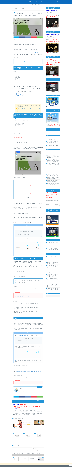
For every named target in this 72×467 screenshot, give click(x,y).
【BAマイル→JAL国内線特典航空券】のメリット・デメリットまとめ (52, 279)
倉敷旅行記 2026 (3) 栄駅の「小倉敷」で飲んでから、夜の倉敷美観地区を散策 (53, 178)
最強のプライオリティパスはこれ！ (36, 5)
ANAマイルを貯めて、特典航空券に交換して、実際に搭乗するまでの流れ (52, 249)
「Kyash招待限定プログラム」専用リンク (24, 335)
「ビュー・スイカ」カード (19, 94)
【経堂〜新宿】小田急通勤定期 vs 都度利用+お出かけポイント (53, 168)
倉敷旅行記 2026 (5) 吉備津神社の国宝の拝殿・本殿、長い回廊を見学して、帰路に (53, 171)
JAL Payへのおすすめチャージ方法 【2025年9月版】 (52, 145)
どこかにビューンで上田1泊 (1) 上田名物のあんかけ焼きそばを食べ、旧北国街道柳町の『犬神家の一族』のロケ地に (53, 164)
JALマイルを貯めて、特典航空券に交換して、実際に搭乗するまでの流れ (52, 246)
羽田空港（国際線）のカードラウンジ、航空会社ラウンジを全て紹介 (52, 269)
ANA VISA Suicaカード (19, 95)
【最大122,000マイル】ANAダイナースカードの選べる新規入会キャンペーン (52, 142)
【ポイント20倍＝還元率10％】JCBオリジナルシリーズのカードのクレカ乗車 (53, 152)
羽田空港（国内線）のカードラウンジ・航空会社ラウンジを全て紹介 (52, 272)
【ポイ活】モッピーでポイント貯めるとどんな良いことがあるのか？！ (52, 242)
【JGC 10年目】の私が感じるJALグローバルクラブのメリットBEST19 (52, 260)
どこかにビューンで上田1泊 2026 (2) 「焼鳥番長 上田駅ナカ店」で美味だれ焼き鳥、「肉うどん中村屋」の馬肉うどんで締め (53, 160)
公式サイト (16, 360)
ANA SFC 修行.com (36, 2)
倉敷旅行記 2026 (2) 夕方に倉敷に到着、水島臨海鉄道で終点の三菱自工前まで (53, 181)
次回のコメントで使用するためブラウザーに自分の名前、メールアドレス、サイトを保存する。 (27, 453)
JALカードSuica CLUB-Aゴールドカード (22, 126)
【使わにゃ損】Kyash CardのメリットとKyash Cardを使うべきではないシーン (28, 52)
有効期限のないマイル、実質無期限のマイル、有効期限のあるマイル (52, 263)
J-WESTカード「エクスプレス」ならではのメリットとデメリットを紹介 (52, 289)
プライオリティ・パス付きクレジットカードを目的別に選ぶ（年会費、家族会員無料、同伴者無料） (52, 266)
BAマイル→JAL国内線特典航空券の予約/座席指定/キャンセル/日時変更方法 (52, 282)
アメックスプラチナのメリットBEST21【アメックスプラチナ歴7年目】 (52, 257)
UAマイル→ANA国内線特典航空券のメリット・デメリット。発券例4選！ (52, 285)
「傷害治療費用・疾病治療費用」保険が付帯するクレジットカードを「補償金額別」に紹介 (52, 275)
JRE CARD (17, 93)
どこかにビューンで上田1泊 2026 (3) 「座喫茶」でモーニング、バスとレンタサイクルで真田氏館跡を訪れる (53, 156)
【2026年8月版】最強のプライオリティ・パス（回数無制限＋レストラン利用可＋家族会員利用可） (52, 139)
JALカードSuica (18, 96)
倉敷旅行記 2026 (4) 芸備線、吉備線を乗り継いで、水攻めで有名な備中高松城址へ (53, 175)
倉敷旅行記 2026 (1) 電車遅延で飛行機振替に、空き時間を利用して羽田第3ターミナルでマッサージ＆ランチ (53, 184)
